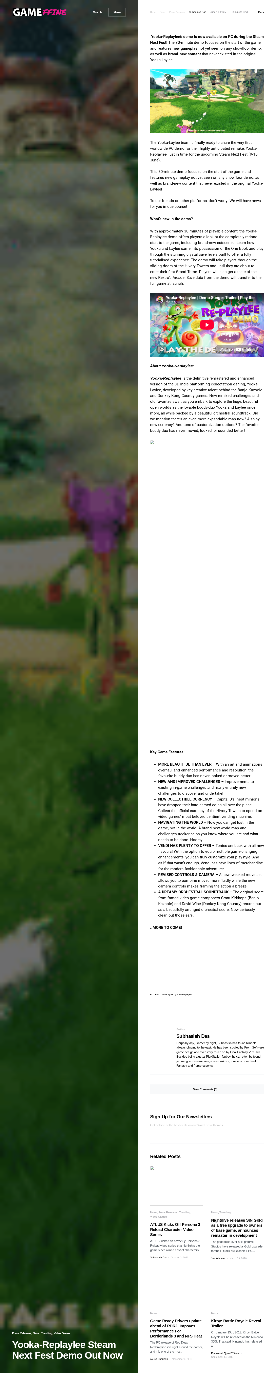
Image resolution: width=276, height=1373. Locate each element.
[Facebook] (73, 12)
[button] (96, 12)
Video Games (62, 1333)
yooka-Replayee (183, 994)
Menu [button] (117, 12)
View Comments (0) (205, 1089)
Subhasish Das (193, 1036)
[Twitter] (77, 12)
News (36, 1333)
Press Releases (21, 1333)
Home (153, 12)
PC (151, 994)
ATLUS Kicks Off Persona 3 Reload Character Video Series (175, 1229)
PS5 (157, 994)
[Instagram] (82, 12)
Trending (46, 1333)
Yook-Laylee (167, 994)
